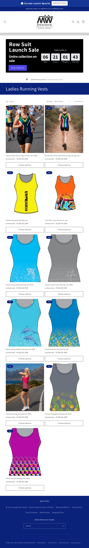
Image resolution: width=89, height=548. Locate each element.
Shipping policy (76, 542)
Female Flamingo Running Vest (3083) (19, 414)
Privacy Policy (77, 507)
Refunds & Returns (63, 507)
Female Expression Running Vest (17, 220)
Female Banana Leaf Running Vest (56, 349)
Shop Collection (17, 68)
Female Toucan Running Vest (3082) (18, 478)
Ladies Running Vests (38, 79)
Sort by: (49, 101)
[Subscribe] (62, 526)
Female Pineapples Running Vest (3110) (58, 414)
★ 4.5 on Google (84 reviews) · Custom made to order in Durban (30, 507)
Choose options (25, 165)
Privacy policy (52, 542)
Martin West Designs (17, 542)
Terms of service (64, 542)
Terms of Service (31, 512)
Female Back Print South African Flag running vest (62, 156)
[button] (4, 21)
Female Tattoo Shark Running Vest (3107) (20, 285)
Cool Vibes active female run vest (56, 220)
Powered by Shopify (29, 542)
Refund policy (45, 512)
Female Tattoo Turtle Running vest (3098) (59, 285)
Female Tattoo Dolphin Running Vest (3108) (20, 349)
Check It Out (59, 3)
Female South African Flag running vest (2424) (21, 156)
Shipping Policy (58, 512)
